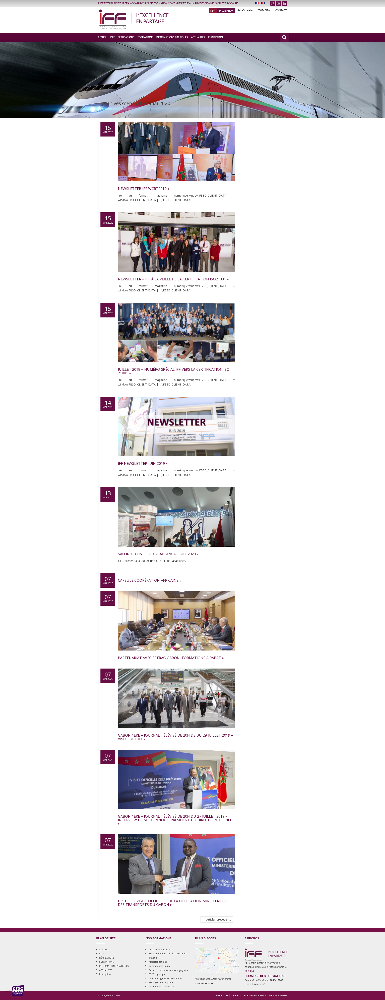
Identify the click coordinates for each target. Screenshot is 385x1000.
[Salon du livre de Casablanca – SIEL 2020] (176, 550)
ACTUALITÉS (198, 37)
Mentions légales (278, 995)
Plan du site (222, 995)
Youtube (278, 3)
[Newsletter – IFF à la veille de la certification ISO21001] (176, 275)
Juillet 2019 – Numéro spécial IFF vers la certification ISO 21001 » (173, 371)
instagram (272, 3)
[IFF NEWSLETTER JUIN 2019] (176, 460)
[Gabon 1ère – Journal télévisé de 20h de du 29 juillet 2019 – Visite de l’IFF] (176, 732)
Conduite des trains (159, 965)
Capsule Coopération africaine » (149, 580)
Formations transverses (161, 986)
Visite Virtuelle (245, 10)
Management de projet (161, 982)
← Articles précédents (217, 919)
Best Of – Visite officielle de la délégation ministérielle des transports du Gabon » (173, 903)
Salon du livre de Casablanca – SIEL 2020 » (158, 553)
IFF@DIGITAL (264, 10)
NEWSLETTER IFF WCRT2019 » (143, 188)
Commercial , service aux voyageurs (168, 970)
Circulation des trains (160, 949)
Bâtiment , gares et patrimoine (165, 978)
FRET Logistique (157, 974)
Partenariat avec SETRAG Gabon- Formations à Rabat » (171, 657)
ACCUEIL (102, 37)
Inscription (226, 10)
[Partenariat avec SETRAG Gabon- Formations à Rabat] (176, 654)
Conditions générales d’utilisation (248, 995)
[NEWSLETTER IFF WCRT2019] (176, 185)
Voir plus (249, 970)
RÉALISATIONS (126, 37)
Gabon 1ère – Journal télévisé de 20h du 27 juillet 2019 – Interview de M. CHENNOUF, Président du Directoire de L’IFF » (175, 820)
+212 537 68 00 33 (204, 983)
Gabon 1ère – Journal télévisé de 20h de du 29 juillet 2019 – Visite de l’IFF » (175, 737)
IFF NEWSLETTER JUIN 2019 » (143, 463)
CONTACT (281, 10)
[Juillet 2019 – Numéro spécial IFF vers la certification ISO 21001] (176, 366)
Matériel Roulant (158, 961)
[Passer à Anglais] (263, 3)
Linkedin (284, 3)
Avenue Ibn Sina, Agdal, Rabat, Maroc (213, 978)
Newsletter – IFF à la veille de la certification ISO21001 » (173, 279)
